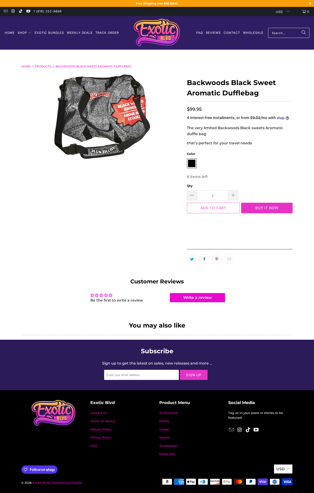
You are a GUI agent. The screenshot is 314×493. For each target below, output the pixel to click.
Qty (190, 186)
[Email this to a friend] (229, 259)
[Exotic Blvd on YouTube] (28, 11)
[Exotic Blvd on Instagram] (13, 11)
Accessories (168, 445)
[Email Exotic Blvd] (5, 11)
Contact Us (98, 413)
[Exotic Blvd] (156, 32)
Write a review (197, 297)
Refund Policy (100, 429)
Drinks (164, 421)
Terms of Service (102, 421)
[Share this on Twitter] (192, 259)
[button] (25, 33)
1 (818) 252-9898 (48, 11)
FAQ (93, 445)
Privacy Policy (100, 437)
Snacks (164, 437)
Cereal (164, 429)
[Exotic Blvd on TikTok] (20, 11)
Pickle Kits (167, 454)
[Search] (303, 33)
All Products (168, 413)
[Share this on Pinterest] (217, 259)
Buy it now (266, 208)
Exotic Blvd (41, 482)
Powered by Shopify (66, 482)
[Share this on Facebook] (204, 259)
